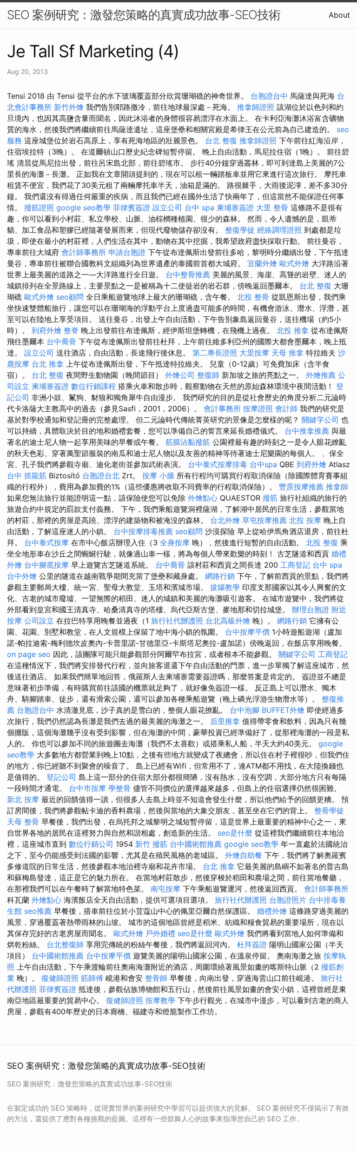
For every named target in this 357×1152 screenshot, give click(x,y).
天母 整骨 (23, 821)
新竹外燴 (69, 107)
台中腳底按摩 (46, 564)
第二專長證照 (214, 352)
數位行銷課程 (93, 386)
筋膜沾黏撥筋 (187, 442)
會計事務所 (222, 408)
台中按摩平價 (247, 631)
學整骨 (119, 788)
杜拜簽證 (252, 944)
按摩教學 (160, 1000)
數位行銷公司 (91, 844)
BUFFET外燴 (283, 710)
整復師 (208, 375)
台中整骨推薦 (187, 274)
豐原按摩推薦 (301, 486)
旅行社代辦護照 (177, 620)
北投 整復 (322, 542)
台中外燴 (22, 576)
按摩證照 (258, 408)
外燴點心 (203, 497)
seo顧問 (70, 296)
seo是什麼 (235, 832)
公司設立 (39, 620)
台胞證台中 (269, 95)
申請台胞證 (126, 252)
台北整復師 (65, 944)
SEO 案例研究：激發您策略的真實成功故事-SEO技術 (143, 14)
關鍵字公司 (320, 419)
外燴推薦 (321, 375)
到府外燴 (46, 330)
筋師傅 (92, 978)
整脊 (71, 330)
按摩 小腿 (158, 475)
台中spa (263, 464)
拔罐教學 (225, 587)
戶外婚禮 (160, 933)
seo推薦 (38, 911)
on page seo (29, 654)
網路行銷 (220, 576)
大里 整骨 (272, 207)
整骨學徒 (329, 810)
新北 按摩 (23, 799)
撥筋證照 (39, 207)
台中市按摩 (87, 788)
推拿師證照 (255, 107)
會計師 (286, 408)
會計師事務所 (83, 252)
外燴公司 (180, 375)
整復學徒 (240, 229)
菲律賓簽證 (131, 207)
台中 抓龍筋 (26, 475)
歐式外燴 (294, 263)
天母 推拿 (287, 352)
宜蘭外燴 (262, 263)
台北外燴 (225, 520)
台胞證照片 (287, 899)
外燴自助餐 (243, 855)
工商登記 (295, 564)
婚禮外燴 (272, 911)
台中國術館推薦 (196, 844)
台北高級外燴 (227, 620)
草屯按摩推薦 (264, 520)
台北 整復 (221, 140)
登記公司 (61, 777)
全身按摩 (175, 542)
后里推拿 (225, 721)
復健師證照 (60, 978)
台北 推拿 (48, 363)
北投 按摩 (305, 520)
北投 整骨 (253, 296)
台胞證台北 (100, 475)
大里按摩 (254, 352)
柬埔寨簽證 (235, 207)
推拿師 (337, 486)
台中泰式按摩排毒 (217, 464)
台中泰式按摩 (46, 542)
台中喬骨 (61, 341)
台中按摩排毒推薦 (143, 531)
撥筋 (270, 497)
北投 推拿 (293, 330)
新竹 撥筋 (151, 844)
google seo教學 (83, 207)
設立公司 (167, 207)
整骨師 (156, 978)
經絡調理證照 (279, 229)
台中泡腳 (244, 710)
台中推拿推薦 (306, 430)
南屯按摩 (165, 888)
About (339, 15)
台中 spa (199, 207)
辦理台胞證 (310, 609)
